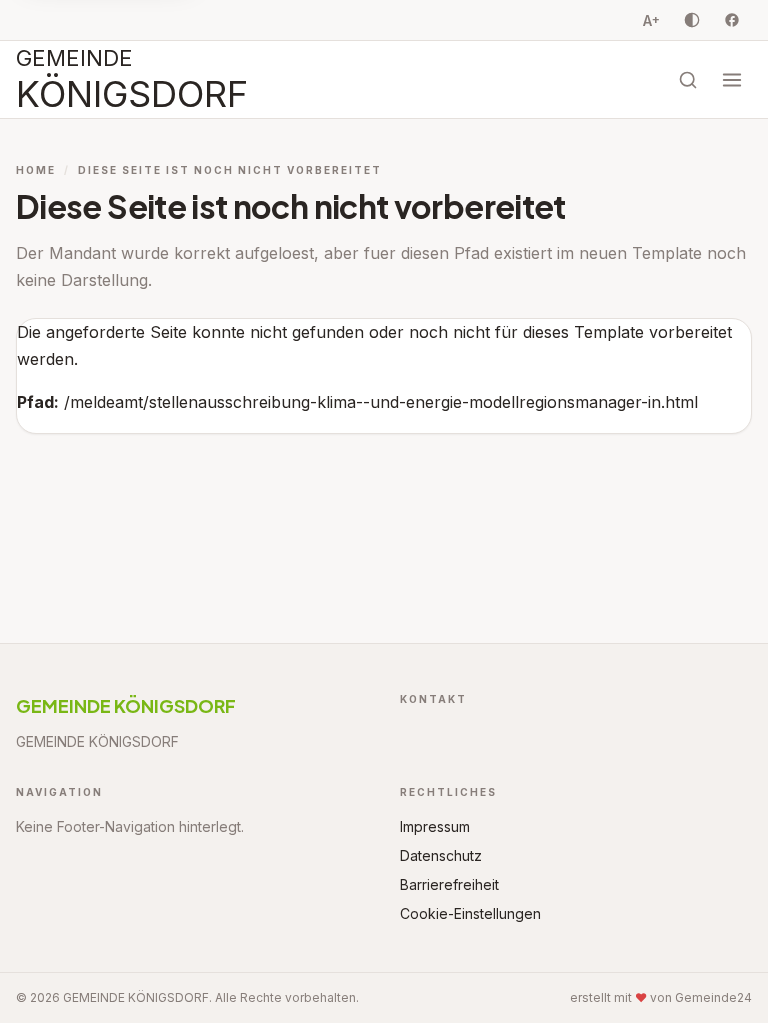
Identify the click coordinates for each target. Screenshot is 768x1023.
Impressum (435, 826)
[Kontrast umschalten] (692, 20)
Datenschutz (441, 855)
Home (36, 170)
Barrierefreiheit (449, 884)
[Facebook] (732, 20)
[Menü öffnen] (732, 80)
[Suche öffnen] (688, 80)
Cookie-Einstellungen (470, 913)
